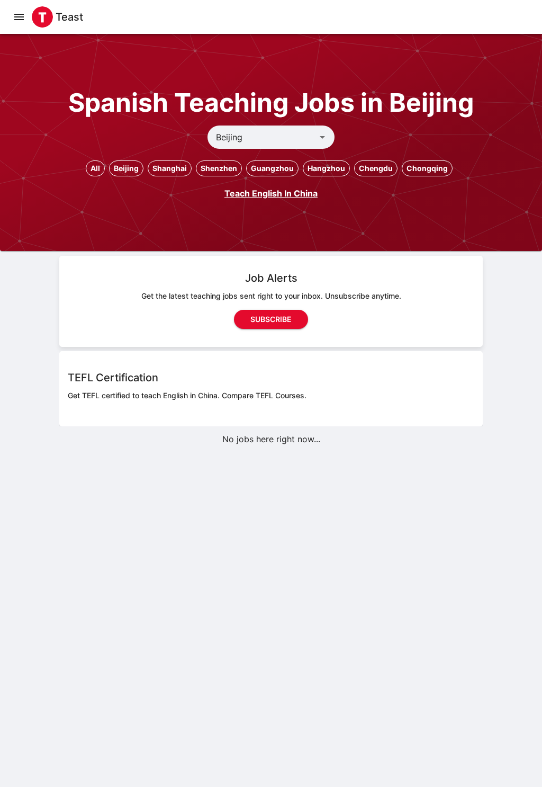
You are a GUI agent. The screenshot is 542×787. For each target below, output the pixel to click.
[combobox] (262, 137)
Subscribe (271, 319)
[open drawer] (19, 17)
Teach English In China (271, 193)
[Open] (322, 137)
